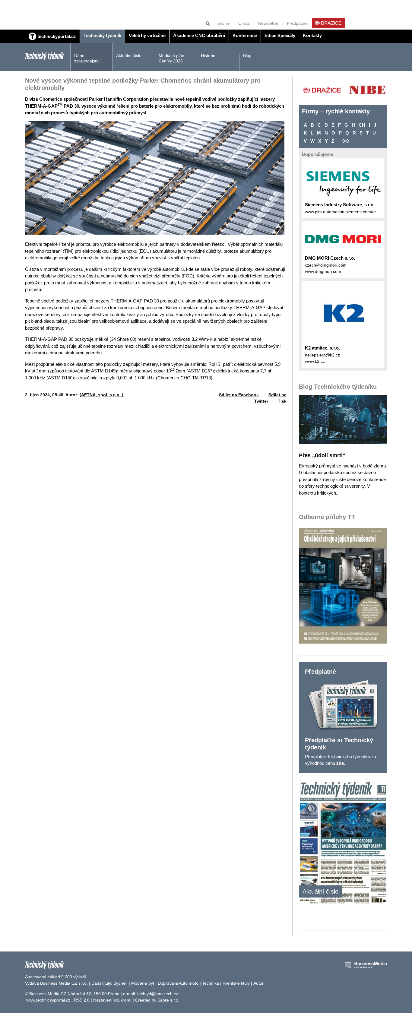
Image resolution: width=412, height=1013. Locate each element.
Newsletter (268, 23)
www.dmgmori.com (323, 271)
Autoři (259, 983)
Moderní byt (142, 983)
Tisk (282, 401)
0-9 (345, 141)
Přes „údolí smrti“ (322, 455)
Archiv (224, 23)
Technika (210, 983)
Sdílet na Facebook (239, 394)
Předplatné (297, 23)
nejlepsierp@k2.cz (322, 355)
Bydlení (120, 983)
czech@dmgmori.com (326, 265)
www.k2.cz (315, 361)
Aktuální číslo (128, 55)
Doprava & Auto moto (178, 983)
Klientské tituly (236, 983)
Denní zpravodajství (87, 58)
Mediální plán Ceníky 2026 (171, 58)
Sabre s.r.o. (168, 1000)
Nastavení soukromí (112, 1000)
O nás (244, 23)
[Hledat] (208, 23)
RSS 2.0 (82, 1000)
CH (362, 125)
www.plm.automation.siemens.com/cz (340, 211)
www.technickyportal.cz (48, 1000)
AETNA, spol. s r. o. (101, 394)
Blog (247, 55)
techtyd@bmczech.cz (157, 993)
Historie (208, 55)
